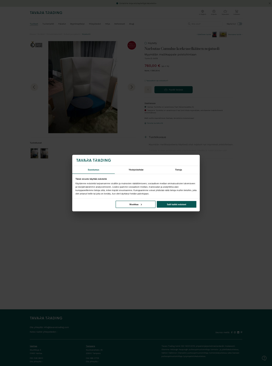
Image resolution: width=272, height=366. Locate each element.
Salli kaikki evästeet (176, 204)
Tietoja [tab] (178, 169)
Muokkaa (133, 204)
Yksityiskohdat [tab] (136, 169)
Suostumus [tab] (93, 169)
